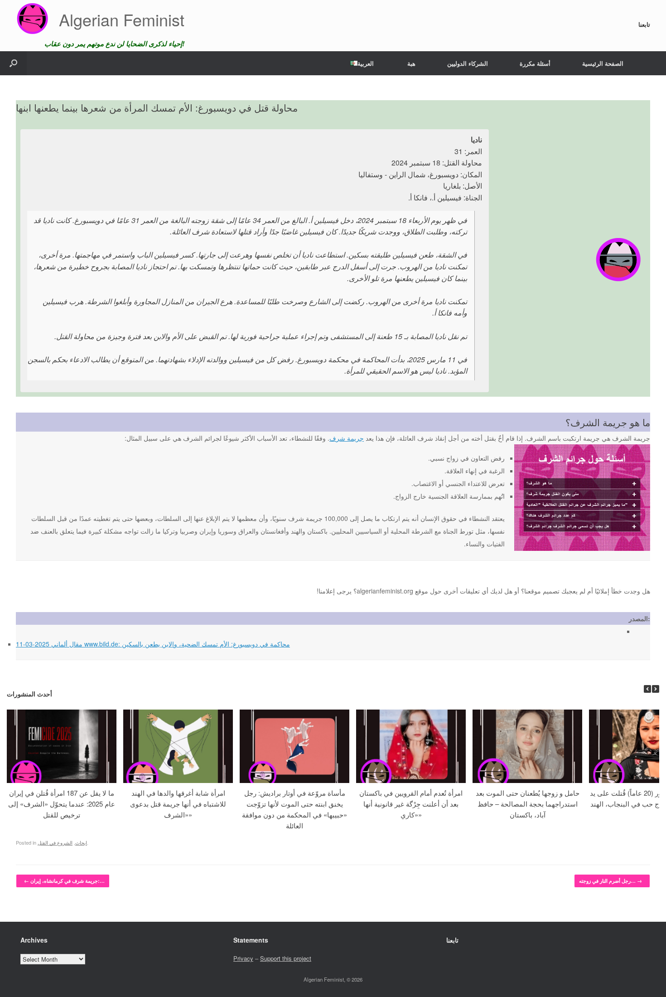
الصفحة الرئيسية (602, 63)
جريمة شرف (346, 438)
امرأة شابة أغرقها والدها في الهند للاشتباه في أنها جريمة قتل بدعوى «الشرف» (178, 803)
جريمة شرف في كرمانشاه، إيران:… (64, 880)
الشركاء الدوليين (467, 63)
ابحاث (81, 842)
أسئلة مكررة (535, 63)
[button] (13, 63)
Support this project (285, 958)
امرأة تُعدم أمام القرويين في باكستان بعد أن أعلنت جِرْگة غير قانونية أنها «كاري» (411, 803)
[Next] (655, 689)
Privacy (243, 958)
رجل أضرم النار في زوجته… (610, 880)
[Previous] (647, 689)
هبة (411, 63)
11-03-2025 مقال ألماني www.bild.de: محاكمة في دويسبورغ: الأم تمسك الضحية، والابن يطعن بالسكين (153, 643)
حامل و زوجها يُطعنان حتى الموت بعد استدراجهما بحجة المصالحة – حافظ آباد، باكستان (527, 803)
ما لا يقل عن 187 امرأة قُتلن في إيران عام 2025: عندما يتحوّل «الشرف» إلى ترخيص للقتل (61, 803)
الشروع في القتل (55, 842)
